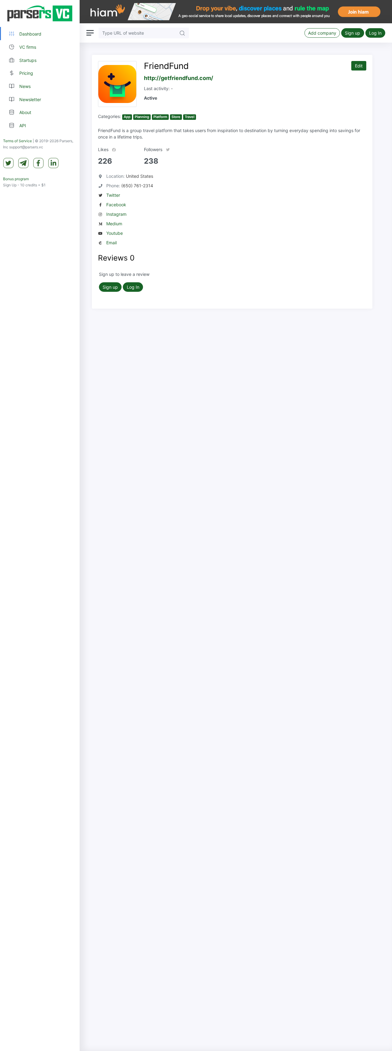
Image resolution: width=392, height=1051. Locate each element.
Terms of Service (17, 141)
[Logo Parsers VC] (40, 13)
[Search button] (182, 33)
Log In (375, 33)
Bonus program (16, 179)
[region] (40, 525)
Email (111, 242)
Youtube (114, 233)
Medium (114, 223)
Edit (359, 65)
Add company (322, 33)
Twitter (113, 195)
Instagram (116, 214)
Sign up (352, 33)
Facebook (116, 204)
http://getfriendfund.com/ (178, 78)
